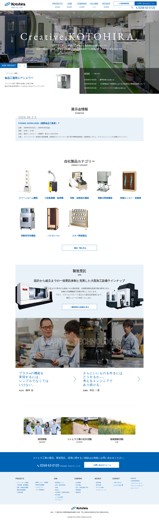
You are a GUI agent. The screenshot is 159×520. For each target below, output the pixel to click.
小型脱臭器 (20, 492)
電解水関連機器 (21, 490)
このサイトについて (136, 483)
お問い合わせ (117, 482)
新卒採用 (98, 485)
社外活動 (78, 485)
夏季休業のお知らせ (107, 80)
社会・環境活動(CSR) (82, 487)
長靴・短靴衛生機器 (22, 487)
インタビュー (59, 499)
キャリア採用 (100, 487)
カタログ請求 (117, 485)
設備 (56, 487)
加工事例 (57, 494)
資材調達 (78, 490)
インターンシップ (101, 490)
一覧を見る (96, 73)
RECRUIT (106, 5)
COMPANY (82, 5)
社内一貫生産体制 (60, 485)
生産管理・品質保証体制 (62, 492)
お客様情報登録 (135, 480)
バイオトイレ (39, 487)
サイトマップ (134, 488)
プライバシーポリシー (137, 485)
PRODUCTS (57, 5)
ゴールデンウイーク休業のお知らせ (113, 88)
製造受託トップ (59, 482)
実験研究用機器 (39, 485)
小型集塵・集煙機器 (22, 485)
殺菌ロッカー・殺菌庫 (41, 482)
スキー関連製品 (39, 489)
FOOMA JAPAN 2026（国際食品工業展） (38, 123)
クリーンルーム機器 (22, 482)
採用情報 (98, 482)
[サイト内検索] (132, 7)
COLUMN (94, 5)
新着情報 (133, 478)
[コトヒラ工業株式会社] (15, 5)
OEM (69, 5)
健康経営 (78, 492)
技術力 (57, 490)
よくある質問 (59, 497)
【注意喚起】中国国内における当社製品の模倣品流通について (122, 84)
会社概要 (78, 482)
